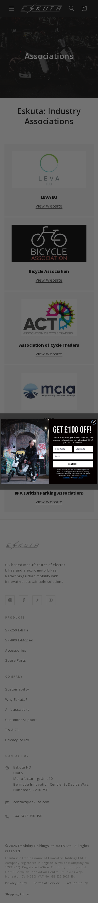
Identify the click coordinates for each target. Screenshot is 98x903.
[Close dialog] (93, 422)
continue (73, 464)
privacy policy (77, 478)
